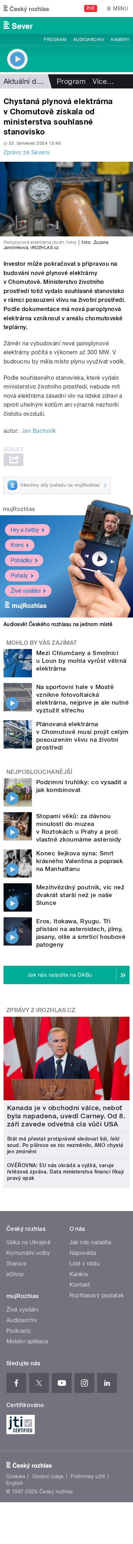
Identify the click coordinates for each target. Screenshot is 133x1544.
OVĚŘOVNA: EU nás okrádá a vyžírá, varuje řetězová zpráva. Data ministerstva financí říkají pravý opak (65, 1172)
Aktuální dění (25, 81)
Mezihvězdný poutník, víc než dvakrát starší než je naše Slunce (80, 895)
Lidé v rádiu (85, 1263)
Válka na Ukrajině (28, 1242)
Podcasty (18, 1330)
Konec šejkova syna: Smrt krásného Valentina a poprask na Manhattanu (79, 861)
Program (55, 39)
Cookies (15, 1476)
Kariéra (79, 1274)
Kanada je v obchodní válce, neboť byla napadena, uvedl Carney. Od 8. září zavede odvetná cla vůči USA (66, 1116)
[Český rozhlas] (26, 8)
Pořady (19, 575)
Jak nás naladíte (91, 1242)
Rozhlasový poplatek (97, 1295)
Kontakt (80, 1284)
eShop (14, 1274)
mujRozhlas (19, 509)
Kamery (120, 39)
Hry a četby (25, 530)
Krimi (17, 545)
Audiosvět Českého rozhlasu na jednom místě (58, 624)
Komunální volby (28, 1253)
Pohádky (21, 560)
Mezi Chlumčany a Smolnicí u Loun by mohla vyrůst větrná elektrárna (81, 660)
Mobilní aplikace (27, 1341)
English (14, 1483)
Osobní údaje (48, 1476)
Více (103, 81)
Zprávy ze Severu (27, 152)
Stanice (16, 1263)
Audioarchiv (88, 39)
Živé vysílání (25, 590)
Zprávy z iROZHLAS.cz (41, 1010)
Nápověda (83, 1253)
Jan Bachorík (39, 430)
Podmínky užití (88, 1476)
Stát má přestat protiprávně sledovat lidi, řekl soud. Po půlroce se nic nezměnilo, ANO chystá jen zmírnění (65, 1145)
